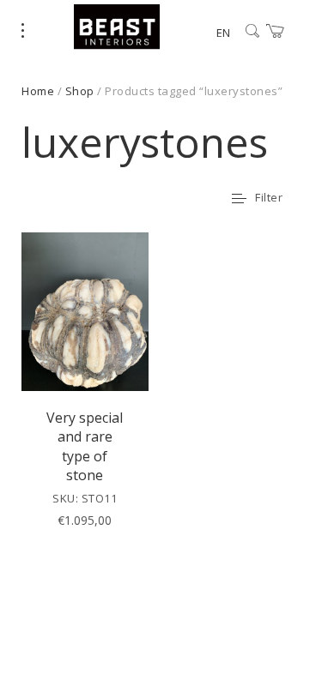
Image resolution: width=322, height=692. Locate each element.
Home (37, 91)
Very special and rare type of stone (84, 446)
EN (223, 32)
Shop (79, 91)
